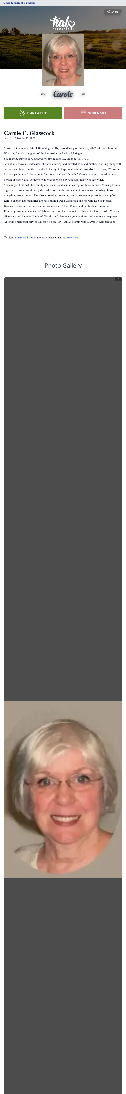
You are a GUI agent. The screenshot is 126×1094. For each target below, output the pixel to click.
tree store (72, 237)
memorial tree (25, 237)
